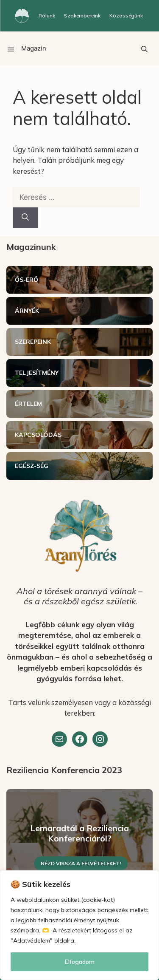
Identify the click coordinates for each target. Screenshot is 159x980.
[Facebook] (79, 739)
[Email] (59, 739)
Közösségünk (126, 15)
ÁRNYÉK (27, 310)
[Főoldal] (22, 15)
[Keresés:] (76, 197)
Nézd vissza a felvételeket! (81, 863)
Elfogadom (80, 962)
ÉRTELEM (28, 404)
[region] (79, 925)
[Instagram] (100, 739)
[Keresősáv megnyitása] (144, 48)
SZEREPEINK (33, 342)
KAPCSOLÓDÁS (38, 435)
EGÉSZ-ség (31, 466)
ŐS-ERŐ (26, 279)
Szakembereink (82, 15)
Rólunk (47, 15)
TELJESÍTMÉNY (37, 373)
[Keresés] (25, 217)
